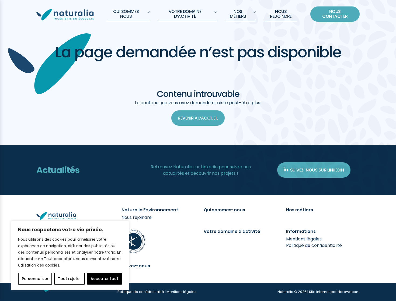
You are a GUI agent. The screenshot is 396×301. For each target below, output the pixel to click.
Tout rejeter (69, 278)
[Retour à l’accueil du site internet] (65, 14)
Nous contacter (335, 13)
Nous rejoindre (281, 13)
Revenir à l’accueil (198, 118)
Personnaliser (35, 278)
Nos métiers (238, 13)
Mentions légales (304, 239)
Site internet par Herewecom (334, 291)
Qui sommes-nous (224, 210)
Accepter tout (104, 278)
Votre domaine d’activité (185, 13)
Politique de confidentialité (314, 245)
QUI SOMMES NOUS (126, 13)
